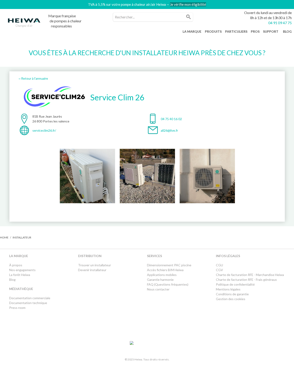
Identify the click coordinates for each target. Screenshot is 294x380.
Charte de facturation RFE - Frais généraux (246, 279)
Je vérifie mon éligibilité (188, 4)
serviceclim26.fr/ (44, 130)
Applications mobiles (162, 275)
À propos (15, 265)
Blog (12, 279)
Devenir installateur (92, 270)
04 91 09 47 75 (280, 22)
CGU (219, 265)
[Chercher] (188, 17)
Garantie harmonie (160, 279)
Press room (17, 308)
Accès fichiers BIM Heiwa (165, 270)
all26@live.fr (169, 130)
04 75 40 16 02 (171, 119)
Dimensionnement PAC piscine (169, 265)
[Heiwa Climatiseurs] (24, 24)
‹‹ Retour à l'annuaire (33, 78)
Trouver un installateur (94, 265)
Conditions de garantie (232, 294)
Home (4, 237)
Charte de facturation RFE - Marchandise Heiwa (250, 275)
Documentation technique (28, 303)
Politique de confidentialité (235, 284)
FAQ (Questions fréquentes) (167, 284)
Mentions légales (228, 289)
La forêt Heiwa (19, 275)
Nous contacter (158, 289)
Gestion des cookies (230, 299)
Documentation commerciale (30, 298)
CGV (219, 270)
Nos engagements (22, 270)
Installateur (22, 237)
